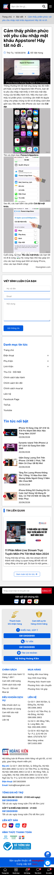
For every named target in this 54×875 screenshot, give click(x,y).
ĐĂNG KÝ (46, 591)
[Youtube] (29, 601)
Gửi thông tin (13, 328)
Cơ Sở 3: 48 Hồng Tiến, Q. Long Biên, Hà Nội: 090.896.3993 (39, 724)
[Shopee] (4, 825)
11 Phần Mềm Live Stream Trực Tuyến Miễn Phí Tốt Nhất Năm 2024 (27, 552)
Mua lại (5, 692)
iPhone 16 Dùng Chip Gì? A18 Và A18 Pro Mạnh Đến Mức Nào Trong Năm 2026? (34, 431)
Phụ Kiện (8, 361)
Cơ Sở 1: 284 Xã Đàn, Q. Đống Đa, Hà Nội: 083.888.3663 (39, 704)
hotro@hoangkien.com (19, 785)
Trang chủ (9, 350)
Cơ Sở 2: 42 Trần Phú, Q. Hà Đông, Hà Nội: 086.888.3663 (39, 714)
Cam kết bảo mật (10, 712)
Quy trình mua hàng (37, 678)
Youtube (8, 410)
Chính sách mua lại (13, 388)
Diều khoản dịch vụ (11, 705)
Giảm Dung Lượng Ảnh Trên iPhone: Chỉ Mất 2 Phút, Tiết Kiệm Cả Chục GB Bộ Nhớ (32, 460)
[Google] (36, 601)
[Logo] (6, 6)
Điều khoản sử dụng (11, 708)
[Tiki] (17, 825)
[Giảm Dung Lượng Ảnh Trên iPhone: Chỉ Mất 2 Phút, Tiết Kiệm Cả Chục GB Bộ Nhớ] (10, 462)
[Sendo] (24, 825)
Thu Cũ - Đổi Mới (12, 372)
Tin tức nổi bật (16, 421)
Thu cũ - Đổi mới (10, 688)
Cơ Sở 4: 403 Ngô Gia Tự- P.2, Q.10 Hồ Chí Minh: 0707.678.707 (38, 733)
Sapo (35, 863)
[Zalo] (16, 601)
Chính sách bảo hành (14, 377)
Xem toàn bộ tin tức (25, 574)
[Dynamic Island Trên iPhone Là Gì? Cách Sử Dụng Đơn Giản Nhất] (10, 447)
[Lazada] (11, 825)
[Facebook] (23, 601)
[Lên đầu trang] (48, 849)
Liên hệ (7, 394)
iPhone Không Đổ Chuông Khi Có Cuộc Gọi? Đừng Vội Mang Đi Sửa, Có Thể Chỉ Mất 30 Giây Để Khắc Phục (34, 494)
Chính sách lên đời (13, 383)
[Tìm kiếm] (44, 6)
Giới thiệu (6, 716)
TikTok (7, 404)
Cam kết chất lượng (11, 681)
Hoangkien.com (43, 267)
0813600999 (27, 635)
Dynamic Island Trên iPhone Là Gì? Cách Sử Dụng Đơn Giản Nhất (33, 445)
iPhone (38, 89)
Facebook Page (11, 399)
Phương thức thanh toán (39, 681)
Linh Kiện (8, 366)
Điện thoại (9, 355)
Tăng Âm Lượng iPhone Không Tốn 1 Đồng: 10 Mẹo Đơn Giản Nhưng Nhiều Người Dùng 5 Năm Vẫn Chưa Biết (34, 476)
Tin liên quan (15, 510)
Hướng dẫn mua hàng (38, 674)
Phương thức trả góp (38, 689)
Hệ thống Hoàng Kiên (27, 658)
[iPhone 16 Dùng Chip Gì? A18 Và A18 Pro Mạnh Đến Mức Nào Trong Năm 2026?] (10, 432)
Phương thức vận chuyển (40, 685)
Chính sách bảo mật (11, 684)
